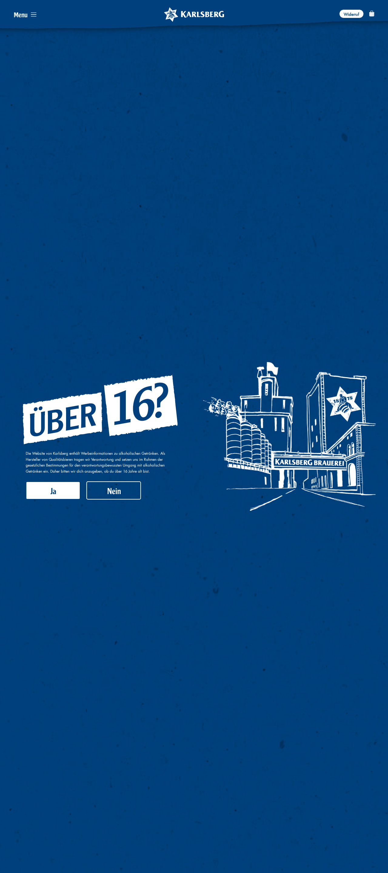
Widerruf (351, 13)
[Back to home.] (194, 14)
